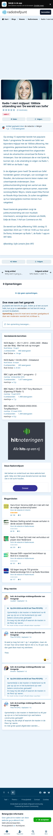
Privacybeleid (26, 800)
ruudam (13, 601)
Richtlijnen (20, 825)
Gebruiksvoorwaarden (11, 823)
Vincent (13, 671)
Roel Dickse (8, 348)
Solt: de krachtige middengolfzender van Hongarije (27, 597)
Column (27, 510)
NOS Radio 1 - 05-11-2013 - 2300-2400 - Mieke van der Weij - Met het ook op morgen (26, 344)
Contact (37, 800)
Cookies (46, 800)
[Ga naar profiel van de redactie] (3, 127)
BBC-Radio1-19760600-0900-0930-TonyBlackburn (20, 407)
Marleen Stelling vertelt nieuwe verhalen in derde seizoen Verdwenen (29, 522)
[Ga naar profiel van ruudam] (6, 597)
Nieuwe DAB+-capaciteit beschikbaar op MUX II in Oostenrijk (28, 554)
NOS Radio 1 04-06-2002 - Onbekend (21, 359)
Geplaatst (22, 601)
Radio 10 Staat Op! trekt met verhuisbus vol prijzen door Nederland (29, 538)
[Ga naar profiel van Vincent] (6, 668)
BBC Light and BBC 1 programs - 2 (20, 374)
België (39, 126)
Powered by (26, 806)
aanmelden (22, 308)
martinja (7, 377)
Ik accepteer (43, 819)
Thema (14, 800)
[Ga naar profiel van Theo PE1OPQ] (6, 633)
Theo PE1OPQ (37, 608)
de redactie (29, 126)
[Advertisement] (26, 49)
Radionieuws (29, 526)
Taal (5, 800)
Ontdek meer (5, 4)
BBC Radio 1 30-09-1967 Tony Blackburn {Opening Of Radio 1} (23, 390)
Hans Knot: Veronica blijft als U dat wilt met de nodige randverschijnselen (29, 506)
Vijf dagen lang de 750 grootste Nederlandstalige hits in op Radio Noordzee (29, 570)
